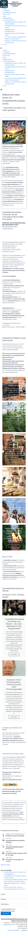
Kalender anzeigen (5, 864)
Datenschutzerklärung (13, 930)
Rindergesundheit (9, 29)
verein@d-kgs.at (7, 924)
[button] (14, 48)
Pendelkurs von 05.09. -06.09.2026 (15, 836)
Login (4, 44)
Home (5, 9)
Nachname (3, 899)
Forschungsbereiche (8, 20)
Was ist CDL (6, 14)
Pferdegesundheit (9, 31)
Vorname (3, 894)
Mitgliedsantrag (7, 18)
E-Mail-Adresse (5, 904)
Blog (4, 16)
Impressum (24, 930)
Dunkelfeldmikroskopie (9, 12)
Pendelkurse (6, 10)
